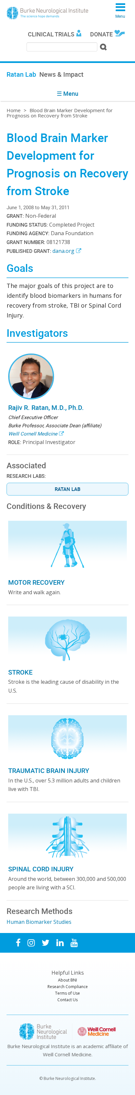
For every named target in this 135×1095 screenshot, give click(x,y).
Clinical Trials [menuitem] (51, 34)
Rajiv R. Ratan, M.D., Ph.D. (46, 407)
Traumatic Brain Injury (48, 770)
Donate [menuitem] (101, 34)
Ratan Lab (67, 489)
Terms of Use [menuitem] (67, 993)
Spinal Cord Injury (40, 868)
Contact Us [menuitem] (67, 1000)
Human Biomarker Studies (39, 921)
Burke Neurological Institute (47, 13)
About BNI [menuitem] (67, 980)
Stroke (20, 672)
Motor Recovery (36, 582)
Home (14, 110)
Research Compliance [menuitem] (68, 986)
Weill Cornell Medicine (32, 433)
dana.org (63, 250)
